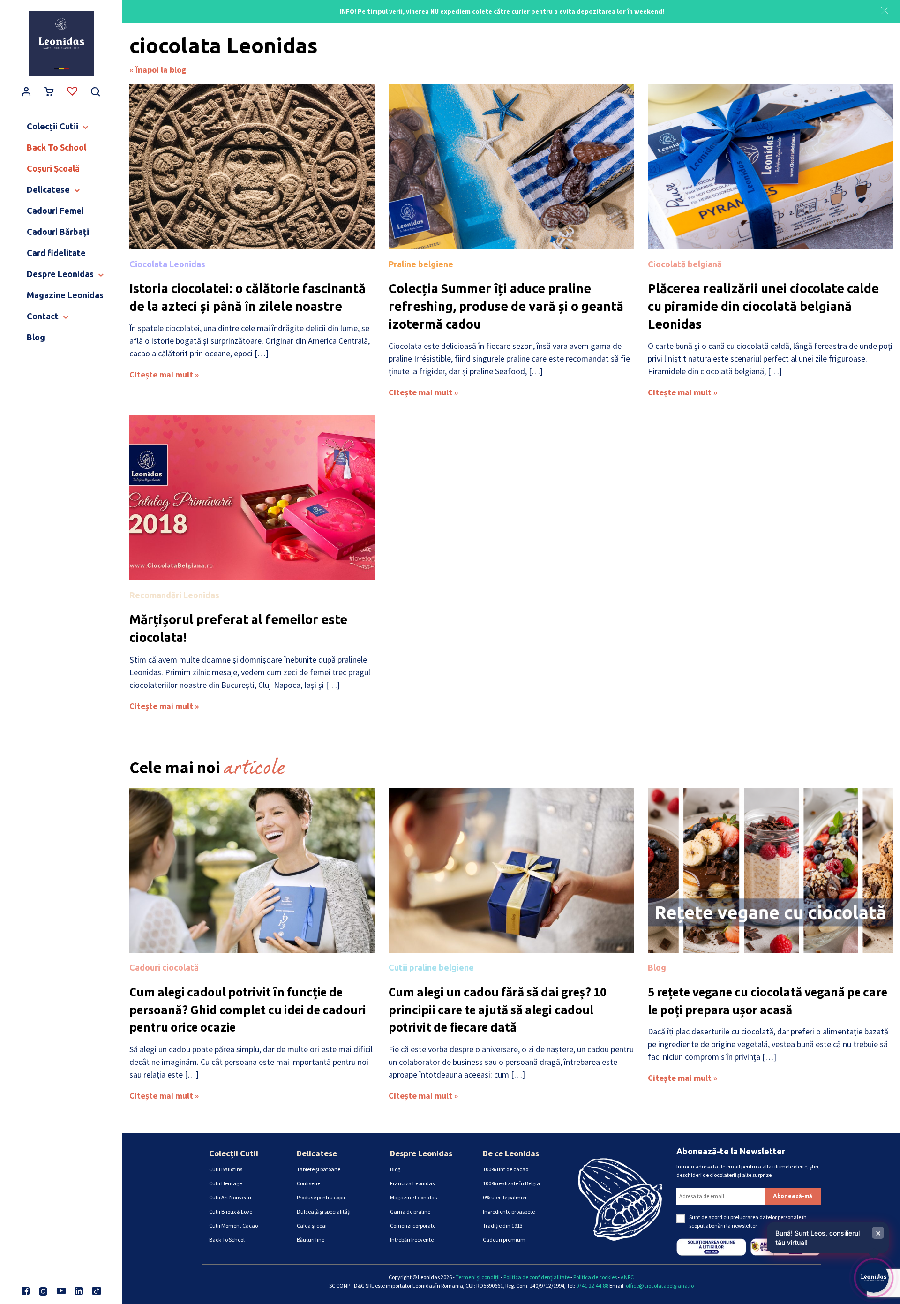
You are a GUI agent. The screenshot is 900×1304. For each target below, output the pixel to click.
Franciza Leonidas (412, 1183)
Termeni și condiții (478, 1277)
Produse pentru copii (321, 1197)
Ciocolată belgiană (685, 264)
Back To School (227, 1239)
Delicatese (317, 1153)
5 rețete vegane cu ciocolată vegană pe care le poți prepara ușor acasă (767, 1001)
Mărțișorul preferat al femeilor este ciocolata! (238, 628)
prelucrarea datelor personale (765, 1217)
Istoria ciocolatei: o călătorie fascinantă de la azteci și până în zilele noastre (247, 297)
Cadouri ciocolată (164, 967)
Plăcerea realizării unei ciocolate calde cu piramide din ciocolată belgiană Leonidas (763, 306)
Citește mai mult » (164, 374)
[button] (885, 9)
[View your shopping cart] (49, 92)
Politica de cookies (595, 1277)
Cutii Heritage (225, 1183)
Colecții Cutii (233, 1153)
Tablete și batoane (318, 1169)
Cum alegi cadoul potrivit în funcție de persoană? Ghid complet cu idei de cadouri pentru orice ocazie (247, 1009)
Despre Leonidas (421, 1153)
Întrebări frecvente (412, 1239)
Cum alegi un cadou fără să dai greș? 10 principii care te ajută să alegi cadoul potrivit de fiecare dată (498, 1009)
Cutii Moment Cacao (233, 1225)
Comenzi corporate (412, 1225)
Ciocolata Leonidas (167, 264)
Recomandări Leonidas (174, 595)
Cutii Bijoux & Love (230, 1211)
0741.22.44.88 (592, 1285)
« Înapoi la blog (157, 69)
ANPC (627, 1277)
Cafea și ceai (312, 1225)
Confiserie (308, 1183)
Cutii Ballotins (225, 1169)
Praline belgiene (421, 264)
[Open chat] (874, 1278)
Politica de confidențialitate (536, 1277)
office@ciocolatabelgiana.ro (660, 1285)
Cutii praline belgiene (431, 967)
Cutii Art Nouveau (230, 1197)
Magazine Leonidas (413, 1197)
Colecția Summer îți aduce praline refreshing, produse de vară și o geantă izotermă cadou (506, 306)
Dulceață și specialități (324, 1211)
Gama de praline (410, 1211)
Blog (657, 967)
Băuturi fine (310, 1239)
